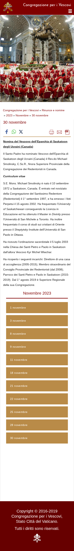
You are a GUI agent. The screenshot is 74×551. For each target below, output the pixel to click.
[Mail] (59, 131)
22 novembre (18, 398)
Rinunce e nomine (53, 110)
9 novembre (18, 346)
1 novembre (18, 307)
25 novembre (18, 411)
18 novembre (18, 372)
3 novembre (18, 320)
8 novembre (18, 333)
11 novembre (18, 359)
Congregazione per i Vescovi (21, 110)
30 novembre (40, 115)
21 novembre (18, 385)
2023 (9, 115)
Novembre (22, 115)
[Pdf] (67, 131)
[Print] (51, 131)
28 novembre (18, 425)
